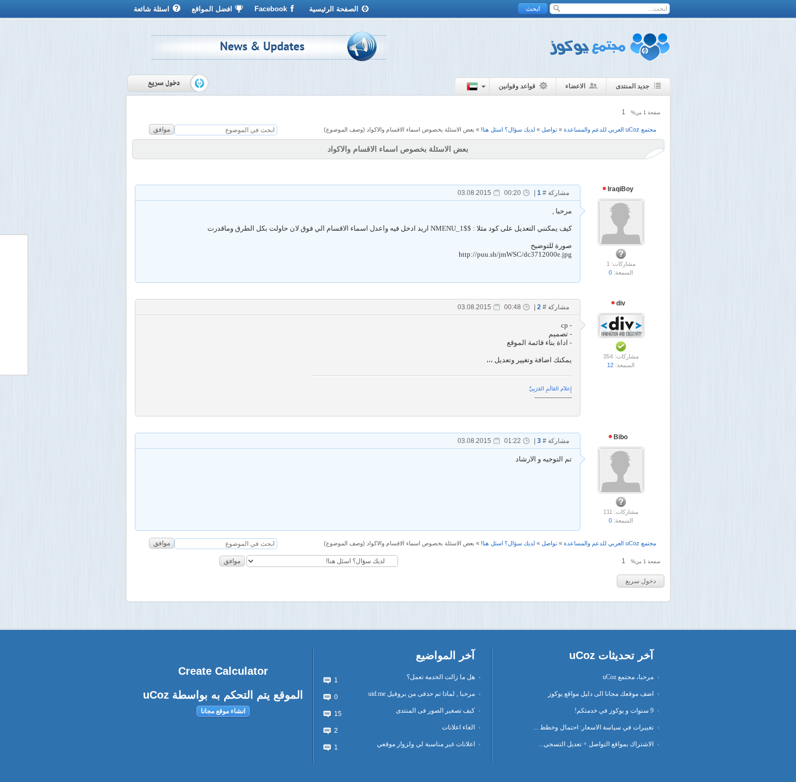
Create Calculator (223, 671)
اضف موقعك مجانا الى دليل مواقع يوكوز (601, 694)
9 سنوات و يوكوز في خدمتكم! (614, 710)
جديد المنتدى (632, 86)
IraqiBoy (620, 189)
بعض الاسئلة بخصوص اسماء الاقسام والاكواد (420, 129)
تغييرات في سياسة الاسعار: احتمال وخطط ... (593, 727)
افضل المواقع (212, 9)
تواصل (549, 129)
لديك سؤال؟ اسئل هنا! (508, 129)
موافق (161, 129)
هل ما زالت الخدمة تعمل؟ (441, 677)
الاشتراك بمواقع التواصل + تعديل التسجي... (596, 744)
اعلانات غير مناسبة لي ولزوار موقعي (426, 744)
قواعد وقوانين (517, 86)
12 (610, 365)
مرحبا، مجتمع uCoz (628, 677)
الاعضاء (575, 86)
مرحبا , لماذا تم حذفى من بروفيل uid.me (421, 694)
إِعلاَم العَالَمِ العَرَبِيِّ (550, 389)
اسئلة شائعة (151, 9)
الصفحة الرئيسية (333, 9)
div (620, 303)
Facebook (271, 9)
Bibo (620, 437)
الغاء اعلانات (458, 727)
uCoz (156, 695)
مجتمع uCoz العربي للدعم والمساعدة (610, 129)
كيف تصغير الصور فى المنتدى (435, 710)
